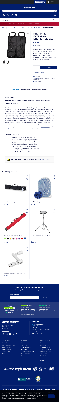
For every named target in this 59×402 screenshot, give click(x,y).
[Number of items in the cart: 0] (15, 14)
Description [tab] (15, 89)
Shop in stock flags (15, 24)
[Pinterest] (13, 334)
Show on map (5, 331)
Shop (14, 27)
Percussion (21, 27)
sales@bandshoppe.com (12, 129)
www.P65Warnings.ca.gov (44, 159)
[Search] (55, 11)
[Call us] (3, 14)
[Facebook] (3, 334)
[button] (28, 33)
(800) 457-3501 (39, 325)
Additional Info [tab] (25, 89)
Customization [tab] (36, 89)
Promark (39, 81)
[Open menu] (55, 14)
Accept (51, 396)
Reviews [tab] (44, 89)
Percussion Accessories (34, 27)
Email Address (14, 294)
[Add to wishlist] (27, 176)
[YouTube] (10, 334)
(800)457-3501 (45, 127)
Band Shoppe (5, 27)
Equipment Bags (44, 78)
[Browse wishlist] (11, 14)
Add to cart (48, 67)
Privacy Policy (32, 397)
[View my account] (7, 14)
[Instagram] (7, 334)
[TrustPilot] (17, 334)
